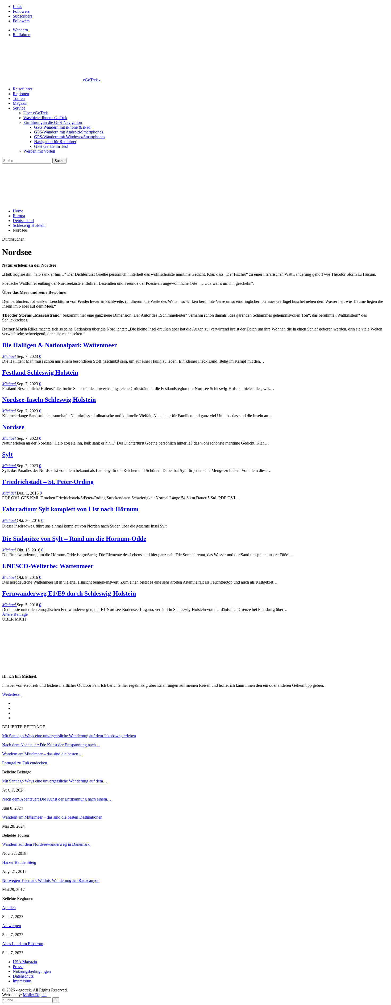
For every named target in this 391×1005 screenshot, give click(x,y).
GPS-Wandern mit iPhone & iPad (62, 127)
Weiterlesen (12, 694)
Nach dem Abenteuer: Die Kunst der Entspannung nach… (51, 745)
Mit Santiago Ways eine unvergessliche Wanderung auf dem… (54, 781)
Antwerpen (11, 925)
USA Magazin (25, 962)
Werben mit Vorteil (39, 151)
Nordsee (13, 427)
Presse (18, 966)
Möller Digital (35, 995)
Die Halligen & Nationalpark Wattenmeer (59, 345)
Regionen (21, 93)
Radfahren (21, 34)
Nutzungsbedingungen (32, 971)
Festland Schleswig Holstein (40, 372)
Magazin (20, 103)
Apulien (9, 907)
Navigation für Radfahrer (55, 141)
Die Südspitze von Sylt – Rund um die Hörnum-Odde (74, 538)
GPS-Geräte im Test (51, 146)
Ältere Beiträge (15, 614)
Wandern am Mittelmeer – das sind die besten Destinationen (52, 817)
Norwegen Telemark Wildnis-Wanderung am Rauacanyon (50, 880)
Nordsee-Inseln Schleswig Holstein (49, 399)
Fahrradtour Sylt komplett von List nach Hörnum (70, 509)
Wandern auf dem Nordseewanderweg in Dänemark (46, 844)
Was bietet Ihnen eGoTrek (45, 117)
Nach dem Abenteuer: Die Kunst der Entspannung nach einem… (56, 799)
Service (19, 108)
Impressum (22, 981)
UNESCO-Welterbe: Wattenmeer (48, 566)
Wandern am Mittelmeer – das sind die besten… (42, 754)
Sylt (7, 454)
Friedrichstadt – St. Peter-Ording (48, 481)
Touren (19, 98)
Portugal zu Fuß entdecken (24, 763)
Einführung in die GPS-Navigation (52, 122)
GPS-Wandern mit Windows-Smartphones (69, 137)
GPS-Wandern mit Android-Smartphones (68, 132)
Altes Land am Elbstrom (22, 943)
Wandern (20, 30)
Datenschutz (23, 976)
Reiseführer (22, 89)
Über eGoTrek (35, 113)
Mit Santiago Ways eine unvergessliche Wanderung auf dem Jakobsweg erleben (69, 736)
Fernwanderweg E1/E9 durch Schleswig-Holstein (69, 593)
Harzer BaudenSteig (19, 862)
